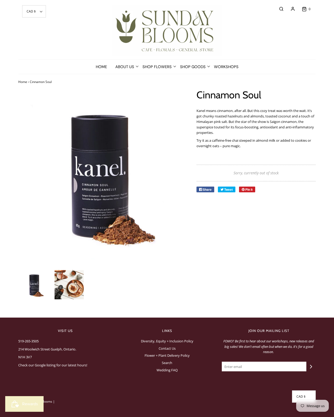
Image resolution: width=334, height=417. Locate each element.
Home (101, 66)
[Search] (278, 9)
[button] (34, 11)
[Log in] (290, 9)
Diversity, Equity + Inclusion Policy (167, 341)
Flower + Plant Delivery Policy (167, 355)
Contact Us (167, 348)
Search (167, 362)
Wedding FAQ (167, 370)
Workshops (226, 66)
